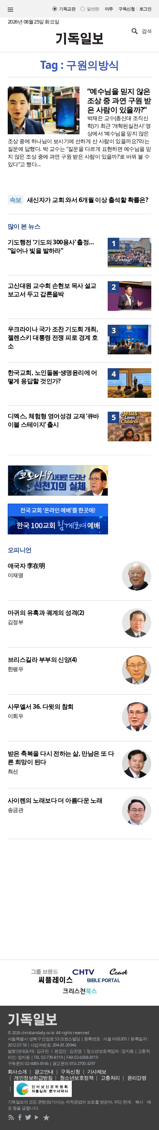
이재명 (15, 575)
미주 (109, 9)
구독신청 (126, 9)
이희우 (15, 715)
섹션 (10, 9)
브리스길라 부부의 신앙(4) (42, 659)
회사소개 (17, 1071)
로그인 (145, 9)
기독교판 (67, 9)
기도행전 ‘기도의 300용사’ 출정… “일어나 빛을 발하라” (51, 246)
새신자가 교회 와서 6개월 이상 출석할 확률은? (87, 199)
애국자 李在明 (26, 565)
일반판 (93, 9)
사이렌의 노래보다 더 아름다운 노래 (55, 800)
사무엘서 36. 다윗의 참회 (41, 706)
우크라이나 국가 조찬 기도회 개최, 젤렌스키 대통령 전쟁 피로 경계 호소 (53, 337)
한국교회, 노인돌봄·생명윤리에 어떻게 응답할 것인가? (52, 376)
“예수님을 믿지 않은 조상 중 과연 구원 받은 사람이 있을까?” (119, 100)
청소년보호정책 (76, 1077)
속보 (16, 199)
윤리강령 (137, 1077)
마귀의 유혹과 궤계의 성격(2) (46, 612)
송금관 (15, 809)
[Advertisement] (79, 898)
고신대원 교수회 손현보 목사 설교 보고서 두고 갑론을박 (52, 289)
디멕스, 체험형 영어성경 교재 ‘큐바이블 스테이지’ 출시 (53, 420)
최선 (13, 771)
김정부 (15, 622)
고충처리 (110, 1077)
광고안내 (44, 1071)
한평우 (15, 669)
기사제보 (97, 1071)
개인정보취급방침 (33, 1077)
